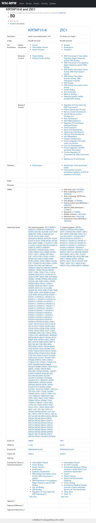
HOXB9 (31, 283)
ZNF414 (43, 420)
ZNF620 (86, 265)
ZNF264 (31, 418)
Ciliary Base (68, 492)
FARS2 (38, 270)
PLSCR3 (63, 256)
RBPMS (69, 256)
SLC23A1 (47, 375)
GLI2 (61, 236)
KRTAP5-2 (49, 315)
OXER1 (67, 254)
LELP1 (47, 330)
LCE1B (41, 324)
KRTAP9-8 (40, 321)
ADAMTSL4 (49, 229)
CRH (47, 254)
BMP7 (35, 243)
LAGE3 (51, 321)
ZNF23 (48, 416)
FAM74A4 (47, 267)
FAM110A (41, 265)
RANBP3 (38, 366)
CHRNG (36, 252)
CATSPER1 (32, 250)
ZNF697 (31, 434)
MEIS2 (36, 337)
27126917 (67, 209)
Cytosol (35, 45)
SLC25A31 (40, 378)
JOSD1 (36, 292)
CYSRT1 (52, 256)
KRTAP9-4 (32, 321)
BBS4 (82, 229)
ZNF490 (37, 425)
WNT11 (31, 409)
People (36, 3)
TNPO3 (40, 398)
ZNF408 (37, 420)
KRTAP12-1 (32, 303)
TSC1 (73, 263)
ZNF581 (43, 429)
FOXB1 (36, 272)
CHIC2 (52, 250)
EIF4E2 (43, 263)
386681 (31, 440)
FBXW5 (51, 270)
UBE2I (77, 263)
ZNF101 (35, 414)
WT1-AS (41, 409)
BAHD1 (49, 241)
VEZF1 (51, 405)
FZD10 (52, 272)
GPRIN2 (44, 279)
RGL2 (55, 366)
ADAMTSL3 (40, 229)
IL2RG (49, 288)
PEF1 (77, 254)
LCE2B (47, 326)
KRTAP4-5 (48, 312)
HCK (36, 281)
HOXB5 (52, 281)
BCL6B (54, 241)
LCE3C (47, 328)
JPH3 (41, 292)
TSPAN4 (43, 400)
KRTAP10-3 (42, 299)
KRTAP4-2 (32, 312)
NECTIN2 (31, 344)
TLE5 (30, 396)
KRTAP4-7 (32, 315)
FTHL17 (47, 272)
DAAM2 (31, 259)
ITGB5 (30, 292)
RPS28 (39, 371)
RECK (50, 366)
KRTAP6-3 (64, 250)
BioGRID (13, 23)
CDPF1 (62, 232)
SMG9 (30, 382)
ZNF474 (79, 265)
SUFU (68, 261)
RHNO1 (37, 369)
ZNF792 (31, 436)
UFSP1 (83, 263)
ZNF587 (50, 429)
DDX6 (51, 259)
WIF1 (52, 407)
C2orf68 (52, 245)
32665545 (67, 194)
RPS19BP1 (32, 371)
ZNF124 (54, 414)
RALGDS (31, 366)
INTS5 (40, 290)
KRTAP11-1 (50, 301)
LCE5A (41, 330)
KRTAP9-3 (48, 319)
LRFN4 (54, 333)
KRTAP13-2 (32, 306)
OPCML (47, 348)
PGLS (47, 353)
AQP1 (42, 236)
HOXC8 (36, 283)
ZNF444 (50, 423)
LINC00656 (32, 333)
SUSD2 (42, 387)
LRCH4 (48, 333)
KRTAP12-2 (41, 303)
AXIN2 (43, 241)
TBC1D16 (53, 389)
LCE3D (52, 328)
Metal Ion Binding (70, 94)
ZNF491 (43, 425)
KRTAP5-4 (40, 317)
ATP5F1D (31, 241)
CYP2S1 (45, 256)
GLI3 (65, 236)
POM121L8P (33, 357)
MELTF (42, 337)
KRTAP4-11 (40, 310)
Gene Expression (70, 127)
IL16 (45, 288)
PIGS (30, 355)
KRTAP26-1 (41, 308)
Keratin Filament (38, 49)
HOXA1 (46, 281)
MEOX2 (48, 337)
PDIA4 (36, 353)
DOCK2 (54, 261)
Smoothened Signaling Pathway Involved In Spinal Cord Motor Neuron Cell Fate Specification (75, 487)
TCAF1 (38, 391)
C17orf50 (31, 245)
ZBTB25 (38, 411)
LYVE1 (36, 335)
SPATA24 (31, 384)
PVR (54, 362)
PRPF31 (38, 360)
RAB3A (48, 364)
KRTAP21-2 (73, 245)
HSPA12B (38, 285)
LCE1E (30, 326)
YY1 (51, 409)
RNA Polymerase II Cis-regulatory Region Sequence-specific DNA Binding (76, 64)
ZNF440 (43, 423)
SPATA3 (39, 384)
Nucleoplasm (68, 47)
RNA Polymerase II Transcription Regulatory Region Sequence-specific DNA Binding (76, 58)
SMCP (51, 380)
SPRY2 (50, 384)
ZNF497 (50, 425)
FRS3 (42, 272)
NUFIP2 (36, 348)
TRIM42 (31, 400)
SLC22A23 (39, 375)
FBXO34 (45, 270)
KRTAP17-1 (50, 306)
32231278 (80, 216)
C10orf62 (47, 243)
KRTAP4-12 (49, 310)
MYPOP (36, 342)
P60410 (31, 454)
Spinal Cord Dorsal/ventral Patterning (73, 479)
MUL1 (48, 339)
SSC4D (31, 387)
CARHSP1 (46, 247)
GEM (36, 274)
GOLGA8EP (53, 276)
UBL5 (50, 402)
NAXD (46, 342)
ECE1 (30, 263)
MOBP (30, 339)
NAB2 (41, 342)
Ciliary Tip (67, 494)
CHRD (30, 252)
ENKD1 (49, 263)
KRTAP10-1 (40, 297)
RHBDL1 (31, 369)
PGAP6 (42, 353)
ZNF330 (31, 420)
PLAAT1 (83, 254)
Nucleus (67, 45)
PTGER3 (31, 362)
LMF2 (39, 333)
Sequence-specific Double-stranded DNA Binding (73, 97)
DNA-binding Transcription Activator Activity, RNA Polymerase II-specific (73, 78)
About (21, 3)
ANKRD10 (63, 229)
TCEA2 (43, 391)
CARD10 (39, 247)
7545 (61, 440)
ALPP (55, 232)
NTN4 (30, 348)
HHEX (41, 281)
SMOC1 (36, 382)
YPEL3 (68, 265)
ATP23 (76, 229)
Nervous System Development (75, 112)
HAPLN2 (31, 281)
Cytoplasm (68, 49)
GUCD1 (54, 279)
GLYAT (36, 276)
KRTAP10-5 (51, 299)
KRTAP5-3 (32, 317)
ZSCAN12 (44, 436)
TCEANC (50, 391)
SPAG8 (49, 382)
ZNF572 (43, 427)
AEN (36, 232)
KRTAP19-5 (82, 243)
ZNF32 (49, 418)
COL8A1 (53, 252)
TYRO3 (45, 402)
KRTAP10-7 (32, 301)
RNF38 (43, 369)
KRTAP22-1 (82, 245)
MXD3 (52, 339)
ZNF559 (37, 427)
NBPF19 (52, 342)
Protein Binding (37, 56)
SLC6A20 (31, 380)
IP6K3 (45, 290)
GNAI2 (41, 276)
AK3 (39, 232)
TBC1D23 (31, 391)
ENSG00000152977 (67, 449)
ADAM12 (53, 227)
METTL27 (70, 252)
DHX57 (42, 261)
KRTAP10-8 (37, 29)
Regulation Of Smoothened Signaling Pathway (73, 124)
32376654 (80, 189)
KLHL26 (77, 236)
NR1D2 (46, 346)
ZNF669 (43, 432)
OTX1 (53, 348)
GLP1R (53, 274)
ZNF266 (37, 418)
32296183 (61, 13)
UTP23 (30, 405)
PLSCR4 (52, 355)
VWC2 (41, 407)
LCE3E (30, 330)
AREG (47, 236)
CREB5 (42, 254)
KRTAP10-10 (50, 297)
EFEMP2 (36, 263)
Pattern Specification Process (75, 109)
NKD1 (50, 344)
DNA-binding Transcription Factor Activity (76, 86)
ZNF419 (31, 423)
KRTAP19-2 (73, 243)
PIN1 (34, 355)
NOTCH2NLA (33, 346)
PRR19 (50, 360)
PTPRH (49, 362)
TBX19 (73, 261)
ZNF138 (31, 416)
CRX (74, 232)
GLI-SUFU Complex (71, 465)
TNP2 (35, 398)
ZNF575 (50, 427)
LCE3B (41, 328)
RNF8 (48, 369)
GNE (46, 276)
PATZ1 (72, 254)
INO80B (31, 290)
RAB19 (42, 364)
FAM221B (31, 267)
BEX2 (30, 243)
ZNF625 (31, 432)
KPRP (35, 294)
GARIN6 (31, 274)
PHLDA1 (53, 353)
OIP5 (62, 254)
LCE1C (47, 324)
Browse (29, 3)
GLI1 (85, 234)
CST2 (35, 256)
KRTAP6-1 (72, 247)
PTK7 (37, 362)
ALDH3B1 (45, 232)
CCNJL (46, 250)
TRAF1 (62, 263)
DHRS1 (36, 261)
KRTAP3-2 (32, 310)
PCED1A (47, 351)
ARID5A (40, 238)
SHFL (51, 373)
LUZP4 (30, 335)
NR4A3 (52, 346)
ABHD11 (79, 227)
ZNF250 (54, 416)
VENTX (45, 405)
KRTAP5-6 (48, 317)
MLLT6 (54, 337)
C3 (56, 245)
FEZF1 (30, 272)
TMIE (52, 396)
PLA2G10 (45, 355)
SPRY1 (44, 384)
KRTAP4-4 (40, 312)
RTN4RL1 (46, 371)
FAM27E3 (39, 267)
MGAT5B (78, 252)
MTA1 (36, 339)
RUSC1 (62, 259)
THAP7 (49, 393)
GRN (49, 279)
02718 (62, 445)
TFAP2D (31, 393)
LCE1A (36, 324)
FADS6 (30, 265)
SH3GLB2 (45, 373)
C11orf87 (54, 243)
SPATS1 (63, 261)
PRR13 (44, 360)
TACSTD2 (39, 389)
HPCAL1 (43, 283)
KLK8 (30, 294)
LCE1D (52, 324)
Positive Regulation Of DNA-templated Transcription (74, 148)
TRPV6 (37, 400)
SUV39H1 (31, 389)
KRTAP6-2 (80, 247)
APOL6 (36, 236)
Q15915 (63, 454)
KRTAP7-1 (72, 250)
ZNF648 (37, 432)
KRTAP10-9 (41, 301)
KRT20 (40, 294)
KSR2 (46, 321)
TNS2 (46, 398)
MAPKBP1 (54, 335)
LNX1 (43, 333)
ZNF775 (37, 434)
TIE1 (54, 393)
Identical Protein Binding (41, 58)
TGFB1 (37, 393)
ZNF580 (37, 429)
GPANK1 (31, 279)
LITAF (86, 250)
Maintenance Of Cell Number (74, 159)
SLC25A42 (48, 378)
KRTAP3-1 (50, 308)
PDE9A (31, 353)
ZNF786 (43, 434)
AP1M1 (31, 236)
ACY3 (47, 227)
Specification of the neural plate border (75, 166)
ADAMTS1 (32, 229)
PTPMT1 (43, 362)
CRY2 (51, 254)
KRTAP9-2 (40, 319)
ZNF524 (31, 427)
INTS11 (70, 236)
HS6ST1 (50, 283)
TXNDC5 (31, 402)
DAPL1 (85, 232)
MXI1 (30, 342)
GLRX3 (31, 276)
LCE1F (36, 326)
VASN (40, 405)
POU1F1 (41, 357)
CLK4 (42, 252)
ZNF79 (49, 434)
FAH (35, 265)
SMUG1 (75, 259)
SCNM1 (31, 373)
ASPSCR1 (47, 238)
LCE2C (52, 326)
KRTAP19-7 (32, 308)
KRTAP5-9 (32, 319)
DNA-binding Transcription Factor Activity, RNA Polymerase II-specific (76, 71)
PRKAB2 (31, 360)
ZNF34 (73, 265)
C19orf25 (38, 245)
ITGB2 (50, 290)
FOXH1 (80, 234)
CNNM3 (47, 252)
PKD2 (39, 355)
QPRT (30, 364)
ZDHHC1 (44, 411)
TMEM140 (36, 396)
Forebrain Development (72, 138)
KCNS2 (46, 292)
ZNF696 (50, 432)
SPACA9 (43, 382)
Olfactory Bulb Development (74, 134)
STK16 (36, 387)
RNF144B (84, 256)
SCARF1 (53, 371)
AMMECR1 (32, 234)
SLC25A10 (32, 378)
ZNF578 (31, 429)
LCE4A (36, 330)
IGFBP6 (31, 288)
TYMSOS (38, 402)
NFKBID (85, 252)
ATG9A (54, 238)
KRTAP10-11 (33, 299)
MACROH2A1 (44, 335)
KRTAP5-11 (40, 315)
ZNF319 (43, 418)
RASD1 (45, 366)
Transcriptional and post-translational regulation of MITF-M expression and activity (76, 172)
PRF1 (54, 357)
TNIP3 (30, 398)
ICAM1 (51, 285)
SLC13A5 (31, 375)
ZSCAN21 (52, 436)
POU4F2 (48, 357)
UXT (35, 405)
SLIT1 (38, 380)
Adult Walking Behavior (72, 121)
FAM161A (48, 265)
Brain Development (71, 118)
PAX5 (41, 351)
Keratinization (37, 165)
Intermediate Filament (40, 47)
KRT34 (62, 238)
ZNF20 (43, 416)
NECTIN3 (39, 344)
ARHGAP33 (32, 238)
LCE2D (30, 328)
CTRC (40, 256)
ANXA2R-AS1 (49, 234)
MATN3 (31, 337)
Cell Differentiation (70, 136)
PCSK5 (53, 351)
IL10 (41, 288)
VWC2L (47, 407)
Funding (44, 3)
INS (35, 290)
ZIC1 (64, 29)
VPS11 (36, 407)
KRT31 (82, 236)
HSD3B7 (31, 285)
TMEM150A (45, 396)
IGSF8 (37, 288)
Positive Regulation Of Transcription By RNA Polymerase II (76, 154)
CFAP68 (69, 232)
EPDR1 (54, 263)
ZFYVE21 (51, 411)
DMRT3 (48, 261)
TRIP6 (68, 263)
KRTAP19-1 (64, 243)
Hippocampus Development (74, 132)
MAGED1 (63, 252)
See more (33, 496)
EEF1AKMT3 (65, 234)
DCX (36, 259)
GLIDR (47, 274)
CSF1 (30, 256)
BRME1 (41, 243)
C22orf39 (45, 245)
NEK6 (45, 344)
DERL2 (30, 261)
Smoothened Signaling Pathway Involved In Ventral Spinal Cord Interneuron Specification (75, 469)
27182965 (78, 200)
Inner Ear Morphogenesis (73, 145)
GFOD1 (41, 274)
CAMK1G (31, 247)
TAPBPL (47, 389)
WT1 (36, 409)
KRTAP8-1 (80, 250)
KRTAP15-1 (41, 306)
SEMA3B (37, 373)
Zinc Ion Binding (70, 92)
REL (74, 256)
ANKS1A (40, 234)
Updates (53, 3)
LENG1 (52, 330)
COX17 (30, 254)
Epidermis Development (41, 471)
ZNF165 (37, 416)
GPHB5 (38, 279)
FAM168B (73, 234)
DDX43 (40, 259)
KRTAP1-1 (52, 294)
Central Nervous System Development (73, 115)
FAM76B (54, 267)
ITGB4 (55, 290)
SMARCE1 (44, 380)
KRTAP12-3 (50, 303)
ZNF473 (31, 425)
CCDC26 (40, 250)
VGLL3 (30, 407)
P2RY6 (36, 351)
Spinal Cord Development (73, 130)
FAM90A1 (31, 270)
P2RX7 (30, 351)
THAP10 (43, 393)
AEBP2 (31, 232)
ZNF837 (37, 436)
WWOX (62, 265)
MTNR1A (41, 339)
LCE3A (36, 328)
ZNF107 (41, 414)
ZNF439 (37, 423)
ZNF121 (47, 414)
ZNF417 (50, 420)
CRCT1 (36, 254)
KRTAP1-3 (32, 297)
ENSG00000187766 (35, 449)
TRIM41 (51, 398)
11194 (30, 445)
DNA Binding (68, 83)
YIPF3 (47, 409)
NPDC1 (41, 346)
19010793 (81, 214)
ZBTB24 (31, 411)
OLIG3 (41, 348)
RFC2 (79, 256)
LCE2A (41, 326)
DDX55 (46, 259)
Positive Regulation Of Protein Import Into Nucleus (75, 142)
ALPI (51, 232)
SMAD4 (68, 259)
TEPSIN (80, 261)
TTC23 (49, 400)
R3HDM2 (36, 364)
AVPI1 (38, 241)
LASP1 (30, 324)
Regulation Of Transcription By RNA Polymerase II (75, 106)
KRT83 (45, 294)
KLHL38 (52, 292)
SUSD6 (48, 387)
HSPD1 (45, 285)
